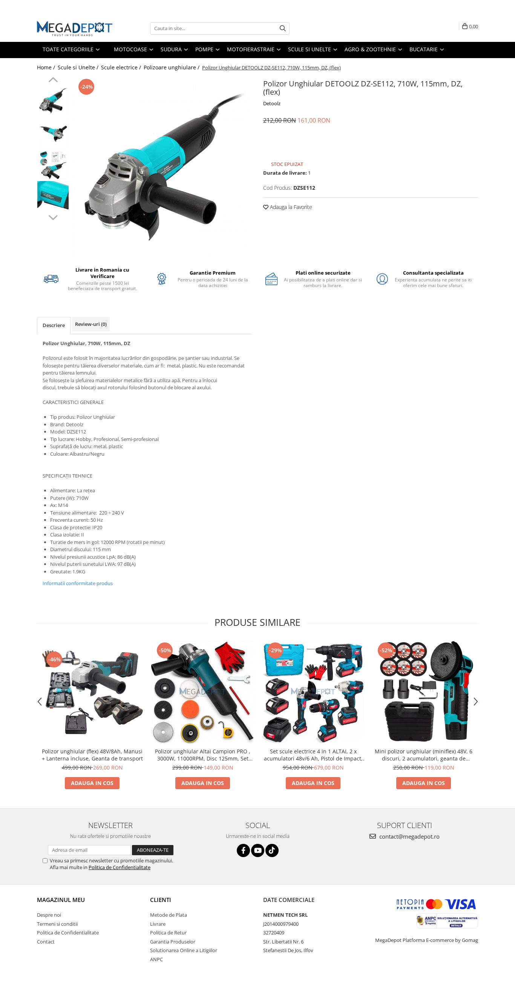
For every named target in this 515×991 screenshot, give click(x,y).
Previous (53, 81)
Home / (47, 67)
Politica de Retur (168, 932)
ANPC (156, 959)
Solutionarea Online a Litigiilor (183, 950)
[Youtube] (257, 850)
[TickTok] (272, 850)
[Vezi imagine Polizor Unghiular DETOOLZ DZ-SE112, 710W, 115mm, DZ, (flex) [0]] (53, 100)
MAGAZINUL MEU (61, 899)
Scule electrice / (122, 67)
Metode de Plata (168, 914)
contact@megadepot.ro (409, 836)
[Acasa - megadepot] (74, 28)
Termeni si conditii (57, 923)
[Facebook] (243, 850)
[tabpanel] (162, 166)
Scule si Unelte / (79, 67)
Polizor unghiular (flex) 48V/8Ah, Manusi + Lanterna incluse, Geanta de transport (92, 755)
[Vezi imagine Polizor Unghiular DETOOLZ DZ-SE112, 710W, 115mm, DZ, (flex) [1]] (53, 132)
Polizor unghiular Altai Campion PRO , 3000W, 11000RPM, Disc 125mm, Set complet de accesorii (202, 755)
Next (53, 216)
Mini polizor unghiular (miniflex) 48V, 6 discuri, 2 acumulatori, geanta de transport (423, 755)
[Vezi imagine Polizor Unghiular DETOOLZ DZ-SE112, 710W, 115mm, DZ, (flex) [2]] (53, 164)
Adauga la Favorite (290, 206)
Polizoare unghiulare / (172, 67)
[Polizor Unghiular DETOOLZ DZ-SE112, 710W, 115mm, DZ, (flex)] (162, 166)
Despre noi (49, 914)
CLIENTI (160, 899)
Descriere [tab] (54, 325)
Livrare (158, 923)
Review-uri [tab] (91, 324)
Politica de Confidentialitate (119, 867)
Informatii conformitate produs (78, 583)
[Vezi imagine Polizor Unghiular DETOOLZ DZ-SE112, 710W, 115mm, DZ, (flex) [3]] (53, 196)
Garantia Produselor (172, 941)
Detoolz (271, 103)
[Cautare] (283, 28)
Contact (46, 941)
